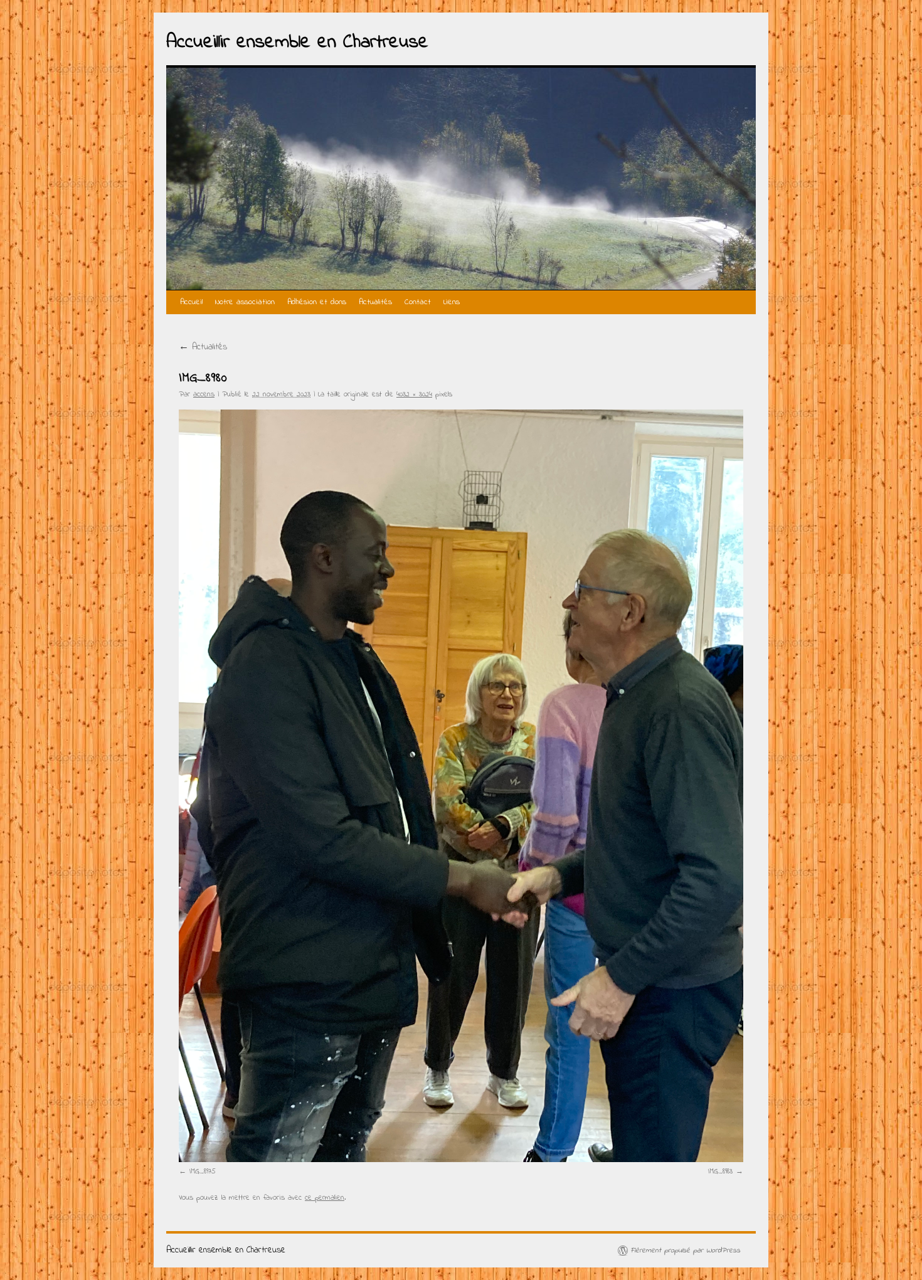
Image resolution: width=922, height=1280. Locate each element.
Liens (451, 302)
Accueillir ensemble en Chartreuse (297, 42)
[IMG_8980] (461, 786)
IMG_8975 (202, 1171)
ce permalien (324, 1197)
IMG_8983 (720, 1171)
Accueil (191, 302)
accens (204, 394)
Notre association (245, 302)
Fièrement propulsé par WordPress (685, 1251)
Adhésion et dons (316, 302)
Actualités (375, 302)
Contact (418, 302)
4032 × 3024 (414, 394)
